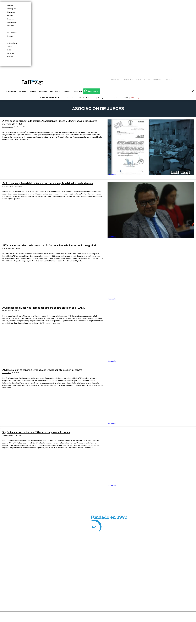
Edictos (9, 50)
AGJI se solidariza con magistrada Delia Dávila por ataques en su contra (42, 369)
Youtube (10, 596)
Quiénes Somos (12, 43)
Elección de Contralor (87, 98)
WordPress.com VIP (8, 435)
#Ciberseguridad (137, 98)
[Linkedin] (183, 70)
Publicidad (10, 53)
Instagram (11, 587)
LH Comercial (12, 33)
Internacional (12, 22)
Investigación (11, 9)
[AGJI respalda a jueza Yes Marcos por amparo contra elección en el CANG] (151, 334)
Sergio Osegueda (7, 127)
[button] (193, 91)
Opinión (10, 15)
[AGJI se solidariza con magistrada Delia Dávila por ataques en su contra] (151, 396)
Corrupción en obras (105, 98)
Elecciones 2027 (122, 98)
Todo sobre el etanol (68, 98)
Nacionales (11, 12)
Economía (10, 19)
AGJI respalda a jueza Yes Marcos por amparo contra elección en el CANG (43, 307)
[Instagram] (179, 70)
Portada (10, 5)
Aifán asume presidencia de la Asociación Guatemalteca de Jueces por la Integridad (49, 245)
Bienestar (10, 26)
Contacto (10, 57)
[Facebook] (175, 70)
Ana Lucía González (8, 248)
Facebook (10, 585)
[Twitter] (187, 70)
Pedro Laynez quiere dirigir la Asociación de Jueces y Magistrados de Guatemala (47, 183)
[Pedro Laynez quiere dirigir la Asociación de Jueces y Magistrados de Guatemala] (151, 210)
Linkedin (10, 590)
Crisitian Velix (6, 373)
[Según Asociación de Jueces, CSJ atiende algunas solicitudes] (151, 458)
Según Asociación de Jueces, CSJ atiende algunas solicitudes (36, 432)
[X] (3, 593)
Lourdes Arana (6, 310)
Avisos (9, 46)
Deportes (10, 36)
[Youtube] (191, 70)
